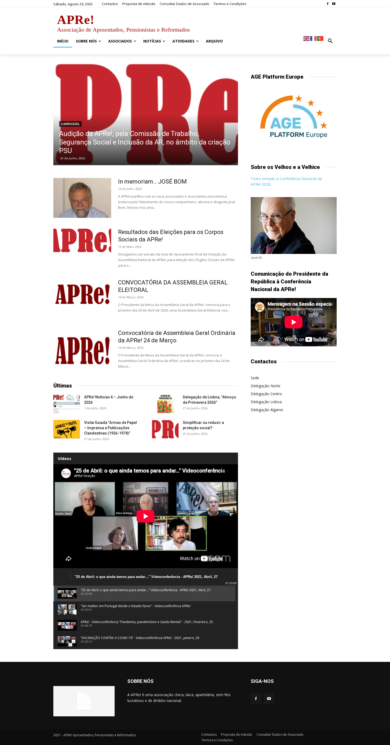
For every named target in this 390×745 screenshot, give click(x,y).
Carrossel (70, 124)
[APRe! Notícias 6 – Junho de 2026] (66, 403)
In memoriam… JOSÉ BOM (152, 181)
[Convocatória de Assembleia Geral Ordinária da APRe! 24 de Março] (82, 349)
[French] (313, 38)
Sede (255, 377)
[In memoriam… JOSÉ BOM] (82, 198)
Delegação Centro (266, 393)
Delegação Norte (265, 385)
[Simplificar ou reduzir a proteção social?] (165, 429)
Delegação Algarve (267, 409)
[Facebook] (327, 4)
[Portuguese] (320, 38)
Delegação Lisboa (266, 401)
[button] (330, 41)
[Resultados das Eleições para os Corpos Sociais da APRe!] (82, 240)
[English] (306, 38)
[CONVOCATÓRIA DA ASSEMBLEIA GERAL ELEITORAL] (82, 293)
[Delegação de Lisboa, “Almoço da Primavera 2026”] (165, 403)
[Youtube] (334, 4)
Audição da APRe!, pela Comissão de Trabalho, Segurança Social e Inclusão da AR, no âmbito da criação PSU (144, 142)
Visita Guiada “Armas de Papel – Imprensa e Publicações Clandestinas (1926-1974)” (110, 427)
